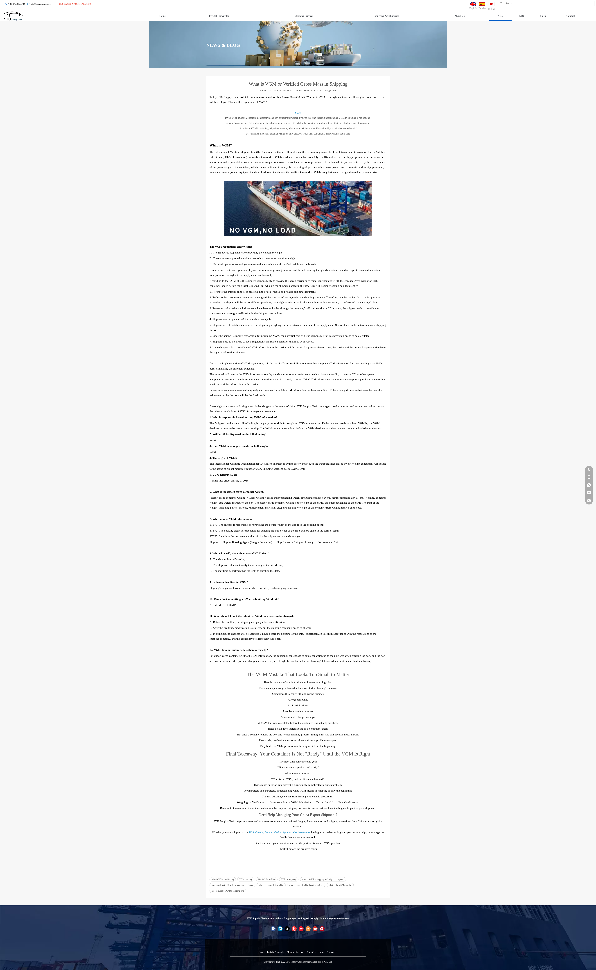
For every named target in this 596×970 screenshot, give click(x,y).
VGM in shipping (288, 879)
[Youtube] (315, 928)
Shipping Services (295, 952)
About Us (311, 952)
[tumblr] (294, 928)
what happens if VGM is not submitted (306, 885)
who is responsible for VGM (271, 885)
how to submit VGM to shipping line (228, 891)
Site (334, 90)
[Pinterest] (322, 928)
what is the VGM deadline (340, 885)
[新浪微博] (301, 928)
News (321, 952)
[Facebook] (273, 928)
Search (501, 3)
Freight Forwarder (275, 952)
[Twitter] (287, 928)
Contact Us (332, 952)
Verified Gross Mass (266, 879)
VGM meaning (245, 879)
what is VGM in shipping (223, 879)
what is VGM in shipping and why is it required (323, 879)
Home (262, 952)
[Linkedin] (280, 928)
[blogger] (308, 928)
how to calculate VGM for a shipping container (232, 885)
